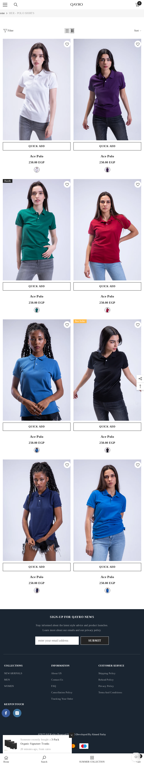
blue (107, 590)
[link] (44, 759)
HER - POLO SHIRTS (21, 13)
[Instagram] (17, 713)
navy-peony (37, 590)
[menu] (5, 4)
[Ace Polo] (36, 89)
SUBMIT (94, 640)
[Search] (16, 4)
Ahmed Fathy (99, 734)
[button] (67, 30)
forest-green (37, 310)
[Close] (71, 735)
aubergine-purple (107, 170)
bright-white (37, 170)
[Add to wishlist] (67, 44)
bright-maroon (107, 310)
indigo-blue (37, 450)
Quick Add (36, 146)
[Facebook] (6, 713)
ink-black (107, 450)
